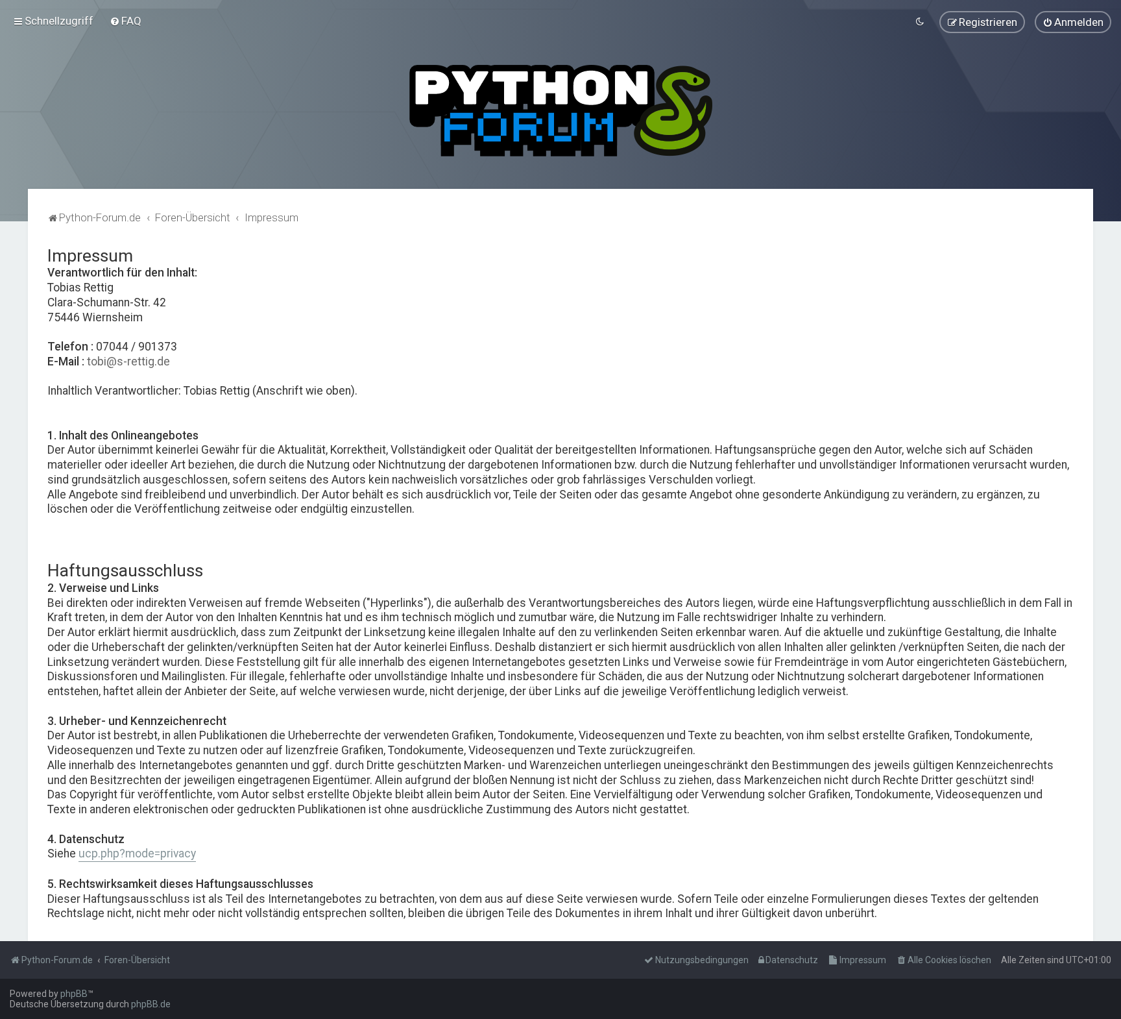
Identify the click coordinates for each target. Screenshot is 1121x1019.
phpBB (74, 993)
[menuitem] (125, 21)
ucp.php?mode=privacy (137, 853)
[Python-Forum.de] (560, 110)
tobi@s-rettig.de (128, 361)
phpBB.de (151, 1004)
